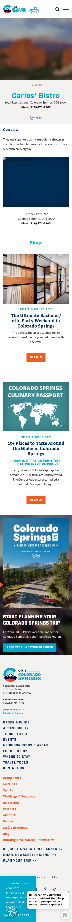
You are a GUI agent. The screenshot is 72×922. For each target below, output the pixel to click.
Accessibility (16, 728)
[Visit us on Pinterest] (45, 889)
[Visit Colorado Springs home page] (14, 9)
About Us (10, 815)
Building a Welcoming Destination (28, 840)
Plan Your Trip (17, 861)
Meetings (10, 784)
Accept (23, 915)
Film (54, 877)
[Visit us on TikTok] (54, 889)
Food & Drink (15, 751)
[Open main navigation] (66, 9)
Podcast (9, 821)
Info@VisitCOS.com (13, 712)
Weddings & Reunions (19, 796)
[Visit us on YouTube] (36, 889)
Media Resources (15, 827)
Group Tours (12, 778)
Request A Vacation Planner (30, 647)
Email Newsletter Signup (27, 855)
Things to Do (15, 734)
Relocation (11, 802)
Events (10, 740)
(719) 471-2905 (40, 107)
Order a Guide (16, 723)
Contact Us (13, 768)
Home (38, 85)
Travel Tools (15, 763)
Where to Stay (16, 757)
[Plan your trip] (34, 9)
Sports (8, 790)
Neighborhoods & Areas (26, 745)
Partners (9, 809)
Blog (6, 833)
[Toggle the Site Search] (57, 9)
